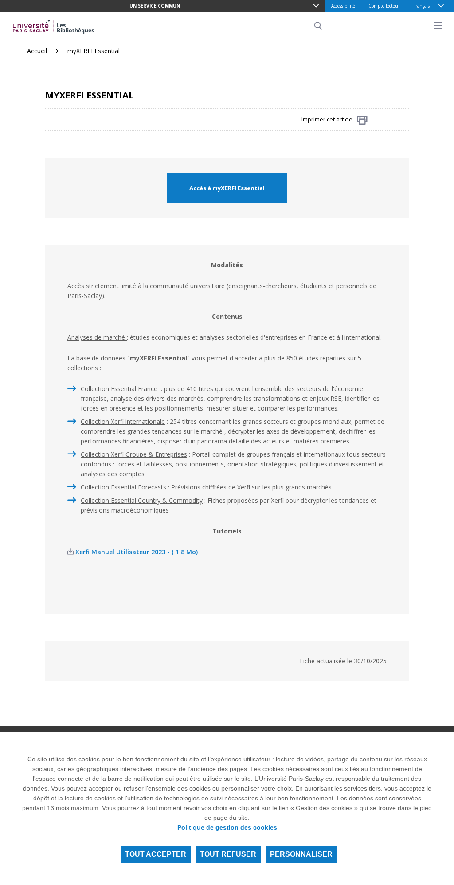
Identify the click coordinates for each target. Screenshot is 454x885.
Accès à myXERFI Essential (227, 188)
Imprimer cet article (326, 119)
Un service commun (154, 6)
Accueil (37, 51)
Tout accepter (155, 854)
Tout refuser (228, 854)
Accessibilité (343, 6)
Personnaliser (301, 854)
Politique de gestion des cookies (227, 827)
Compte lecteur (384, 6)
